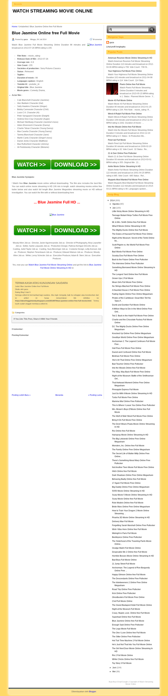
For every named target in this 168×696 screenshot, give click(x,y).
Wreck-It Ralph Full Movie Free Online (125, 114)
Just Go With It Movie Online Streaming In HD (132, 393)
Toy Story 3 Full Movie (122, 663)
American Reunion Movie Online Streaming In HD (130, 58)
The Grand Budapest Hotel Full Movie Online (132, 605)
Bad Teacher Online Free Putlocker (127, 364)
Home (14, 26)
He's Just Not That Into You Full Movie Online (132, 644)
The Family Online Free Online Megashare (131, 449)
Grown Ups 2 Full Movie (122, 278)
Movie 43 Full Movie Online (120, 100)
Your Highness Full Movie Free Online (125, 71)
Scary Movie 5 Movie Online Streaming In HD (132, 495)
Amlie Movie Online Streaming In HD (124, 166)
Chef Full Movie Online (122, 601)
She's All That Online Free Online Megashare (132, 360)
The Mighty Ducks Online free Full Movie (130, 230)
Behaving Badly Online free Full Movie (129, 479)
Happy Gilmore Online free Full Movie (129, 574)
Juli (114, 208)
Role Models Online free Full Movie (127, 503)
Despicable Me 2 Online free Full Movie (129, 552)
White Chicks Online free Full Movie (128, 659)
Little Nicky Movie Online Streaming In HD (130, 211)
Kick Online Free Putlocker (124, 593)
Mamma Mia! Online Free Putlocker (127, 401)
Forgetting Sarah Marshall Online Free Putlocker (133, 525)
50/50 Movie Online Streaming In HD (128, 491)
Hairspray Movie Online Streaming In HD (130, 435)
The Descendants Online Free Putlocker (130, 578)
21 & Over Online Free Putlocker (122, 153)
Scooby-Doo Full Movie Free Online (128, 255)
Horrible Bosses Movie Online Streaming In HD (133, 556)
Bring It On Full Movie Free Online (127, 420)
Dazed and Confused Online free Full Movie (131, 352)
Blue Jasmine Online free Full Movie (46, 33)
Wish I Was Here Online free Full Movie (129, 529)
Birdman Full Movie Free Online (126, 356)
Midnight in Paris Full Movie (124, 533)
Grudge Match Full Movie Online (126, 548)
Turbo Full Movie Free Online (125, 397)
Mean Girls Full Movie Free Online (127, 282)
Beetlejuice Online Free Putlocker (127, 537)
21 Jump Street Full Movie (123, 564)
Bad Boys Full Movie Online (124, 560)
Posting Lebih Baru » (21, 395)
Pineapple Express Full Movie (125, 389)
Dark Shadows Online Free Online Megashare (132, 475)
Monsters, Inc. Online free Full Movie (128, 445)
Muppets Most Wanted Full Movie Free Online (128, 180)
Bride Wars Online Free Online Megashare (131, 507)
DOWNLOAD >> (75, 164)
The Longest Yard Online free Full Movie (130, 274)
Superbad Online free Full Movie (126, 617)
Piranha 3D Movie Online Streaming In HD (131, 517)
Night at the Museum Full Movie (126, 609)
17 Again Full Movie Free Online (126, 483)
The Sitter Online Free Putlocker (126, 636)
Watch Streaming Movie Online (53, 10)
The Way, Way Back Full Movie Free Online (131, 372)
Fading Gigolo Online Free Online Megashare (132, 294)
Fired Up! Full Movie (117, 140)
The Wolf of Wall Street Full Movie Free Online (132, 416)
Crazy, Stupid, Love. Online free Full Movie (131, 613)
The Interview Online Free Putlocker (128, 263)
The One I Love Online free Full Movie (129, 633)
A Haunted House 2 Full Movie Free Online (131, 290)
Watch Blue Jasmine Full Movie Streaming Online (51, 265)
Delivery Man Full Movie (123, 521)
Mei (114, 671)
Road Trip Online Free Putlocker (126, 589)
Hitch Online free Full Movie (124, 471)
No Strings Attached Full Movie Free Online (131, 286)
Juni (114, 667)
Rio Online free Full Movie (123, 431)
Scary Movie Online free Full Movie (127, 499)
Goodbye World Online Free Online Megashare (133, 337)
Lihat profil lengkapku (116, 47)
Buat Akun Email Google (118, 682)
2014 (112, 200)
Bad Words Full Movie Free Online (127, 252)
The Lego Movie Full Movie (124, 629)
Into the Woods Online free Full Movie (124, 127)
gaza (112, 42)
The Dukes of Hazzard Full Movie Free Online (132, 234)
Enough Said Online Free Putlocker (128, 625)
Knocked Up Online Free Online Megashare (131, 333)
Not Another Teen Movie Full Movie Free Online (133, 467)
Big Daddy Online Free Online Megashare (130, 487)
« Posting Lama (95, 395)
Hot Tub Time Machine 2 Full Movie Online (131, 640)
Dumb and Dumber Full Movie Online (128, 305)
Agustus (116, 204)
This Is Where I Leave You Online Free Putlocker (133, 405)
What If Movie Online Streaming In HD (129, 226)
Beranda (18, 4)
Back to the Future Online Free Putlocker (130, 259)
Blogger (92, 691)
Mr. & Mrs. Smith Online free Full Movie (129, 222)
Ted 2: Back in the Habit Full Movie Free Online (133, 316)
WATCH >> (32, 164)
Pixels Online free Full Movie (132, 84)
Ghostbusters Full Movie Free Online (128, 597)
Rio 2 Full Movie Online (122, 655)
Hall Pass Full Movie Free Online (126, 348)
